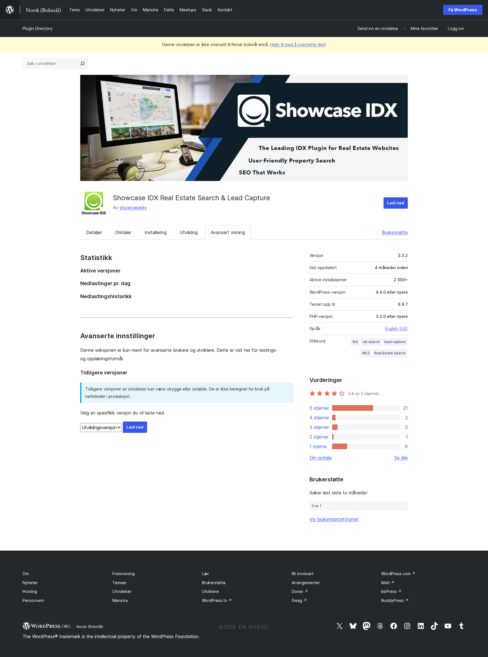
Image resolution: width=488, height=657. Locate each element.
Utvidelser (122, 591)
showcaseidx (133, 207)
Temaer (119, 582)
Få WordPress (462, 9)
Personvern (33, 600)
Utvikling (189, 232)
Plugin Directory (38, 28)
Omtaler (123, 232)
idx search (371, 342)
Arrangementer (306, 582)
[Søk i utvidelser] (82, 63)
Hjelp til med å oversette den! (298, 44)
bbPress (391, 591)
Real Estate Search (390, 353)
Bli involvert (302, 573)
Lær (205, 573)
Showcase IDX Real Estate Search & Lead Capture (191, 198)
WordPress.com (398, 573)
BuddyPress (395, 600)
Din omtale (321, 457)
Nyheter (30, 582)
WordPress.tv (217, 600)
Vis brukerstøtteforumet (334, 519)
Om (26, 573)
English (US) (396, 328)
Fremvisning (123, 573)
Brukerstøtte (395, 232)
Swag (299, 600)
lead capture (395, 342)
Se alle (401, 457)
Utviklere (210, 591)
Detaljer (94, 232)
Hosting (30, 591)
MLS (366, 353)
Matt (388, 582)
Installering (156, 232)
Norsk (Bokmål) (90, 626)
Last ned (395, 202)
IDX (355, 342)
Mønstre (120, 600)
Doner (300, 591)
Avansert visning (228, 232)
